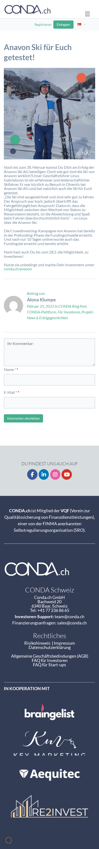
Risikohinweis (38, 643)
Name (9, 369)
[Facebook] (32, 474)
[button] (8, 840)
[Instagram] (55, 474)
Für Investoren (69, 312)
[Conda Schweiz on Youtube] (67, 474)
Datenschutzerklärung (50, 647)
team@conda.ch (69, 616)
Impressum (64, 643)
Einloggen (63, 24)
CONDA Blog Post (72, 306)
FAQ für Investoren (50, 660)
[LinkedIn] (44, 474)
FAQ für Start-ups (49, 664)
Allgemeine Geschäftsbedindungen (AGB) (49, 656)
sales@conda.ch (72, 622)
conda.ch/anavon (18, 268)
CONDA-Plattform (41, 312)
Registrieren (43, 24)
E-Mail (9, 392)
